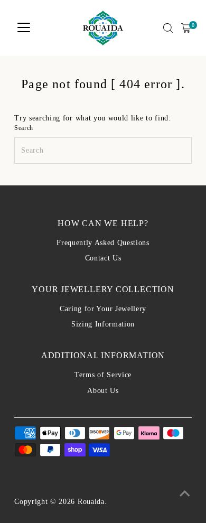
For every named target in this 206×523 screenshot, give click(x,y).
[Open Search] (168, 28)
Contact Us (103, 258)
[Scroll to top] (184, 494)
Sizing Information (103, 324)
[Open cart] (186, 28)
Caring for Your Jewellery (103, 309)
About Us (102, 391)
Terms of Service (103, 375)
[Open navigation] (23, 28)
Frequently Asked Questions (103, 243)
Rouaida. (92, 502)
